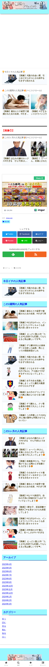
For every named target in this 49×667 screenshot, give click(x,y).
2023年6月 (7, 571)
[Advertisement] (24, 40)
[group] (16, 105)
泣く (4, 637)
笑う (4, 619)
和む (4, 630)
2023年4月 (7, 564)
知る (4, 633)
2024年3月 (7, 604)
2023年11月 (7, 589)
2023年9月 (7, 582)
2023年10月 (7, 586)
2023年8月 (7, 579)
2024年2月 (7, 600)
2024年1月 (7, 597)
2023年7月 (7, 575)
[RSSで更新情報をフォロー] (36, 254)
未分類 (7, 222)
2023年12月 (7, 593)
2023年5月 (7, 568)
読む (4, 622)
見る (4, 626)
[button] (42, 107)
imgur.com (9, 218)
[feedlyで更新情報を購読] (13, 254)
